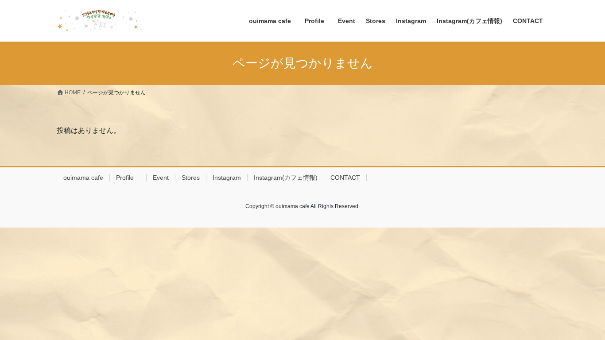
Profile (128, 177)
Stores (191, 177)
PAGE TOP (582, 322)
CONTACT (345, 177)
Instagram (227, 177)
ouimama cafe (83, 177)
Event (161, 177)
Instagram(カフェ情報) (286, 177)
